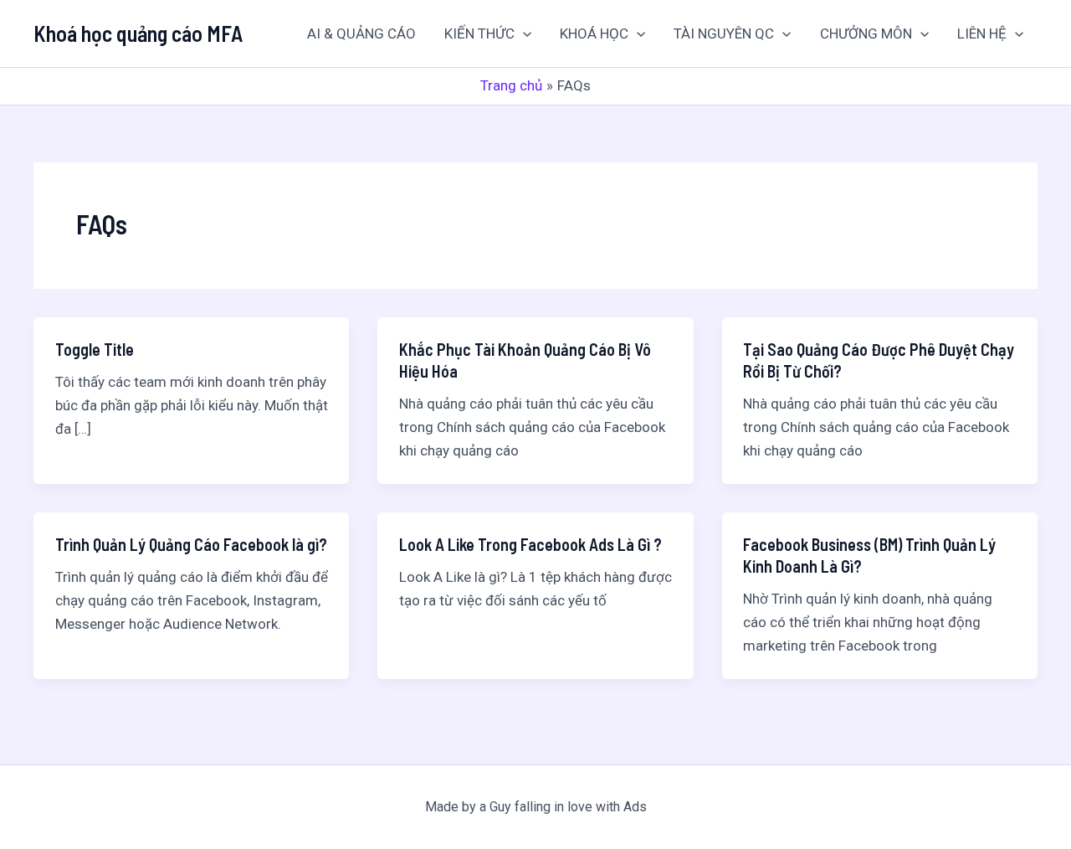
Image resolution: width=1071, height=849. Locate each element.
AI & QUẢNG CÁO (361, 33)
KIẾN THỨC (479, 33)
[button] (523, 33)
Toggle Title (94, 349)
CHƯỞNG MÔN (866, 33)
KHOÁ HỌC (594, 33)
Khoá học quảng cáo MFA (138, 33)
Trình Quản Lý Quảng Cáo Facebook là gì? (191, 544)
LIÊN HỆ (982, 33)
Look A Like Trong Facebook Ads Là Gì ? (530, 544)
